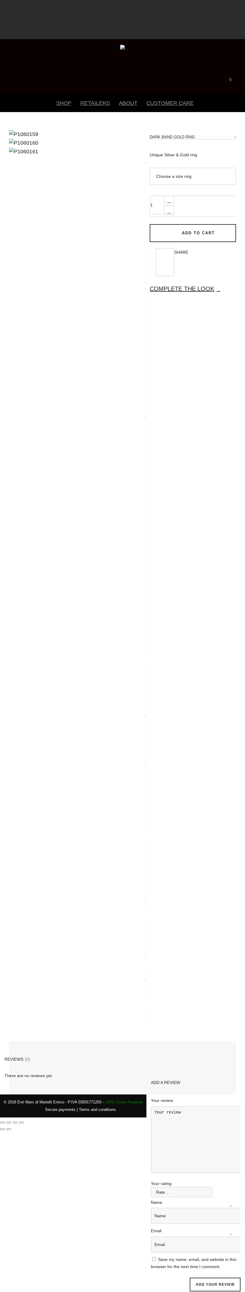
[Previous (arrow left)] (2, 1129)
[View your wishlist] (239, 78)
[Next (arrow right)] (8, 1129)
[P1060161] (19, 141)
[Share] (15, 1122)
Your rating (161, 1183)
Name (157, 1202)
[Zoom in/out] (2, 1122)
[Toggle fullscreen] (8, 1122)
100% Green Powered (124, 1102)
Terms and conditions (97, 1109)
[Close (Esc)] (21, 1122)
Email (157, 1230)
